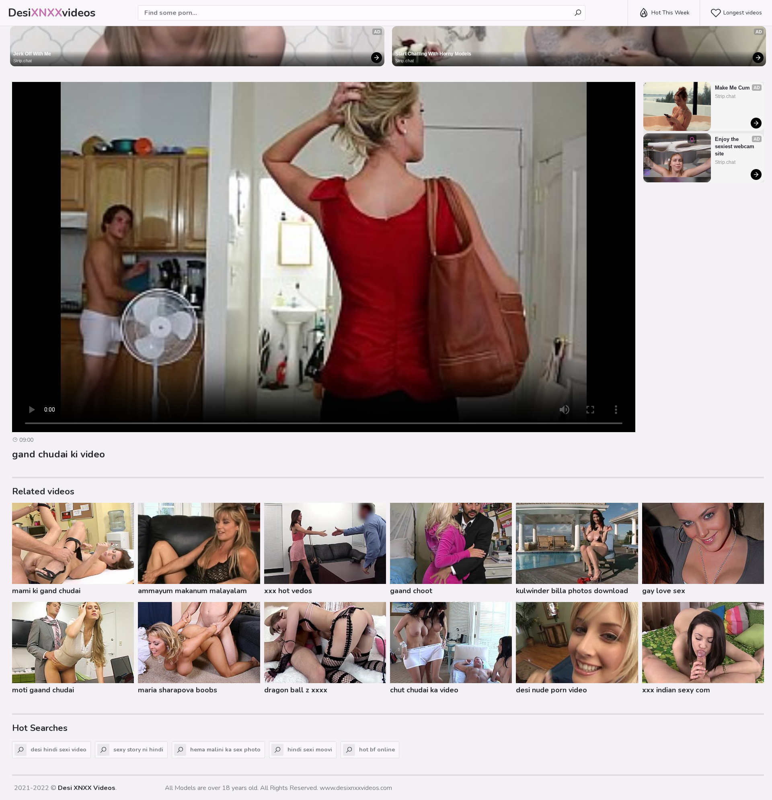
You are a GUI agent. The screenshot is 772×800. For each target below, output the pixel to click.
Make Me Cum (732, 88)
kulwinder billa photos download (572, 591)
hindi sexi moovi (309, 749)
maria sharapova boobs (177, 690)
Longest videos (742, 12)
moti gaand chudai (43, 690)
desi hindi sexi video (58, 749)
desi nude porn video (551, 690)
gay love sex (663, 591)
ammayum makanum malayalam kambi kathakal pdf (192, 592)
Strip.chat (22, 60)
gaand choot (411, 591)
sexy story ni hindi (138, 749)
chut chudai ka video (424, 690)
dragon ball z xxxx (295, 690)
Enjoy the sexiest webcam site (735, 146)
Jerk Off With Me (32, 54)
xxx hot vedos (288, 591)
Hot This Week (670, 12)
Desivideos (52, 12)
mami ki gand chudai (46, 591)
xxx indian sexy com (676, 690)
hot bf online (377, 749)
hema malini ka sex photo (225, 749)
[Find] (577, 12)
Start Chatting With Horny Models (433, 54)
